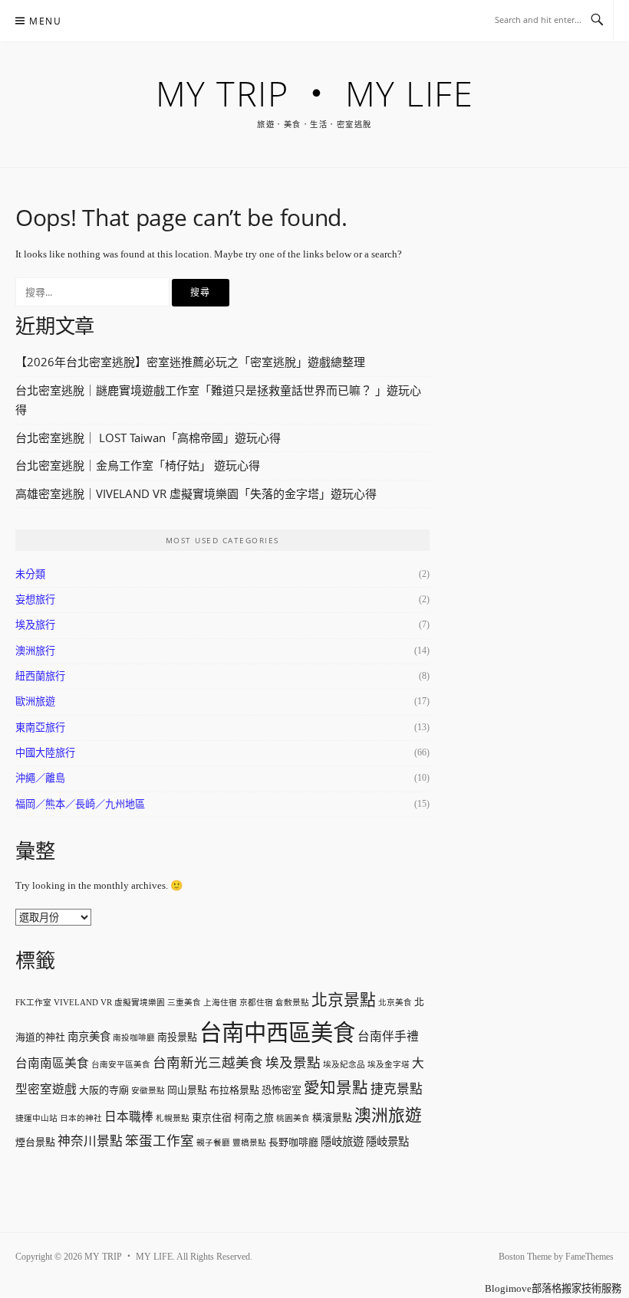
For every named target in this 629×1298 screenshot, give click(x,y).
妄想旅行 (35, 599)
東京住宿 (212, 1117)
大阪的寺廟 (104, 1090)
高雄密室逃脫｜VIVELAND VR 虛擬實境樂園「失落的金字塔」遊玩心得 (196, 493)
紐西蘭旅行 (40, 676)
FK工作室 (33, 1002)
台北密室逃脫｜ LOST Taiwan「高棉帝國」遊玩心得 (148, 437)
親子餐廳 (213, 1143)
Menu (45, 21)
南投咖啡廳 (134, 1038)
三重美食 (184, 1002)
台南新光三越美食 (208, 1062)
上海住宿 (220, 1002)
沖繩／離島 (40, 778)
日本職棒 (128, 1116)
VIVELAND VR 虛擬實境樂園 (109, 1002)
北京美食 (395, 1002)
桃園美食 (293, 1118)
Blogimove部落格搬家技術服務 (553, 1288)
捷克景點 (396, 1089)
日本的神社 (81, 1118)
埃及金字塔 (388, 1064)
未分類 (30, 574)
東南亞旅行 (40, 727)
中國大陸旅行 (45, 753)
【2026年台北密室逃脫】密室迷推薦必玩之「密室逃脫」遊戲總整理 (190, 361)
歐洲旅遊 (35, 701)
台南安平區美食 (120, 1064)
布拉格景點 (234, 1090)
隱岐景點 (387, 1142)
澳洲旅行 (35, 651)
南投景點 (177, 1037)
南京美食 (89, 1037)
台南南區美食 (52, 1063)
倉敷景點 (292, 1002)
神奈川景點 (90, 1141)
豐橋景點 (249, 1143)
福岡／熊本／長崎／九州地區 (80, 804)
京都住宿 (256, 1002)
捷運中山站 (36, 1118)
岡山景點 (187, 1090)
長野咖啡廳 (293, 1142)
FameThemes (589, 1256)
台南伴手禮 (388, 1036)
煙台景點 (35, 1142)
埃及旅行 (35, 625)
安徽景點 (148, 1091)
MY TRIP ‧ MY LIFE (315, 93)
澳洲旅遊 (388, 1115)
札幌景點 (172, 1118)
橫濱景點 (332, 1117)
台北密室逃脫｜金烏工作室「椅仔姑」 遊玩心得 (137, 465)
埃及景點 (293, 1062)
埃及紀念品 (344, 1064)
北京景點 (343, 1000)
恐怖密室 (281, 1090)
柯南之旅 (254, 1117)
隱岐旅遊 (342, 1142)
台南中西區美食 (277, 1033)
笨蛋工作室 (159, 1141)
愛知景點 (336, 1088)
